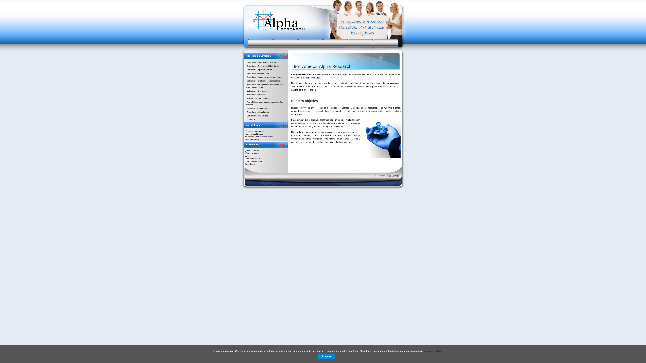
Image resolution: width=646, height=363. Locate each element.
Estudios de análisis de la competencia (264, 81)
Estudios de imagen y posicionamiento (264, 77)
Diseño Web (380, 176)
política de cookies (432, 351)
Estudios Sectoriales (256, 95)
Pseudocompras (252, 139)
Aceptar (326, 356)
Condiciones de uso (253, 161)
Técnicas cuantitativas (254, 131)
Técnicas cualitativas (254, 134)
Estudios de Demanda (256, 91)
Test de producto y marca (258, 98)
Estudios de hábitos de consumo (261, 62)
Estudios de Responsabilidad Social (263, 66)
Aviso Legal (250, 164)
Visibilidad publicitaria (257, 108)
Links (247, 156)
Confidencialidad (252, 159)
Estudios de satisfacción (258, 73)
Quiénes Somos (252, 151)
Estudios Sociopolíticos (257, 116)
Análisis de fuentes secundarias (259, 137)
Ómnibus (251, 119)
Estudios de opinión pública (259, 70)
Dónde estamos (252, 153)
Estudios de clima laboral (258, 112)
